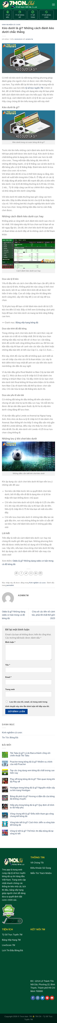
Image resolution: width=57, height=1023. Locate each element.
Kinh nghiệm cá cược (11, 24)
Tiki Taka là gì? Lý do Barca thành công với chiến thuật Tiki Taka (30, 754)
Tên (7, 665)
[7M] (19, 5)
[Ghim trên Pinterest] (36, 573)
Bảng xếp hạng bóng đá (27, 322)
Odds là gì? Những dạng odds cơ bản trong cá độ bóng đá (13, 615)
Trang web (10, 689)
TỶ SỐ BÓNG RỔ (19, 16)
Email (8, 677)
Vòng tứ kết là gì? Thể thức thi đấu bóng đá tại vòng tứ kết (31, 832)
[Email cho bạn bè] (31, 573)
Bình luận (10, 642)
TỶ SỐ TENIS (32, 16)
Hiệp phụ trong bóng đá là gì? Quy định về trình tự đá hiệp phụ (32, 806)
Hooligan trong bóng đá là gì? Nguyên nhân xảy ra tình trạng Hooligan (32, 789)
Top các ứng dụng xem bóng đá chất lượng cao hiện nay (32, 771)
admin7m (29, 39)
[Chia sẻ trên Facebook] (21, 573)
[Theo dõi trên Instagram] (38, 998)
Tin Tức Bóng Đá (10, 737)
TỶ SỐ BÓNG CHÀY (46, 16)
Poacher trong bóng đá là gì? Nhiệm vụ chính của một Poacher (31, 763)
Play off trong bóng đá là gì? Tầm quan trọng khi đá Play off (32, 780)
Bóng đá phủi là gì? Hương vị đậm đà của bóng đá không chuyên (32, 797)
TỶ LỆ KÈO (8, 16)
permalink (10, 585)
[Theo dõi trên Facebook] (33, 998)
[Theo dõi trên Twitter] (42, 998)
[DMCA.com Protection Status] (8, 911)
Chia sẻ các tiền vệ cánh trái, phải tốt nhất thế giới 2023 (43, 615)
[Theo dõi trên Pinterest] (47, 998)
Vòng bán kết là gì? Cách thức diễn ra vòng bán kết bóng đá (32, 823)
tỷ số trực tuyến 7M (34, 88)
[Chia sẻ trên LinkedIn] (40, 573)
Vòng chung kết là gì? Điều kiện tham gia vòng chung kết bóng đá (32, 815)
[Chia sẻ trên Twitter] (26, 573)
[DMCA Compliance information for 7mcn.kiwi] (12, 921)
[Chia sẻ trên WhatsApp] (16, 573)
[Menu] (53, 4)
